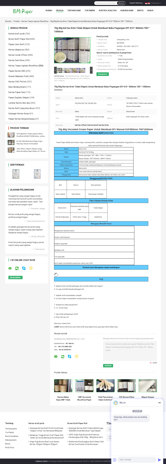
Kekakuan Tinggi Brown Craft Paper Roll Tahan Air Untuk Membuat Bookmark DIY (47, 436)
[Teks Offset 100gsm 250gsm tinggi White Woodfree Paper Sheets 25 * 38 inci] (11, 150)
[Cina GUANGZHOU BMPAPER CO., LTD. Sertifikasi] (16, 174)
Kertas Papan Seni (16, 92)
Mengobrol (102, 74)
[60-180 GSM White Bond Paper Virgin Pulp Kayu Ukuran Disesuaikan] (11, 142)
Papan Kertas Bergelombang (21, 119)
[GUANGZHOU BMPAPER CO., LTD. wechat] (18, 268)
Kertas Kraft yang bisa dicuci (21, 108)
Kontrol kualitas (107, 10)
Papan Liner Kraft (16, 44)
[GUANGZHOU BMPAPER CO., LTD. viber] (32, 268)
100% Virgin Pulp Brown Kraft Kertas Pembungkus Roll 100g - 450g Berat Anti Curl (86, 436)
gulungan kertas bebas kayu (108, 327)
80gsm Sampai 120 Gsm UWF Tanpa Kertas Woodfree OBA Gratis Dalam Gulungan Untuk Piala (148, 398)
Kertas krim (108, 133)
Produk (59, 10)
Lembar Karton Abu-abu (19, 103)
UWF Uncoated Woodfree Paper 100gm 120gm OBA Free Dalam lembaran (84, 398)
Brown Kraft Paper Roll (18, 39)
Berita (140, 10)
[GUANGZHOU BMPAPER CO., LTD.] (23, 11)
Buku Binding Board (17, 87)
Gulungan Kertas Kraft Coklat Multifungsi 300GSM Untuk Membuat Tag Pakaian (86, 429)
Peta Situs (9, 447)
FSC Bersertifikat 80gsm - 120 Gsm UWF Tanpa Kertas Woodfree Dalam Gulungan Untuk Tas (126, 398)
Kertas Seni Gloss (16, 60)
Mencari (121, 3)
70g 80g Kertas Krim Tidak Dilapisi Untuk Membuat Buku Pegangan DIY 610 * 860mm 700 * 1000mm (72, 78)
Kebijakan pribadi (41, 461)
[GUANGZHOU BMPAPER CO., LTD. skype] (25, 268)
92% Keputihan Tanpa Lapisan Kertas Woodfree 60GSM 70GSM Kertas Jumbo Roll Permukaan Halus (30, 136)
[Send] (159, 460)
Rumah (49, 10)
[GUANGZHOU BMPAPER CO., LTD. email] (11, 268)
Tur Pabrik (90, 10)
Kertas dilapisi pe (16, 49)
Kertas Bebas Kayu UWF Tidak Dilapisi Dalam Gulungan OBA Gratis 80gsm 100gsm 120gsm (63, 398)
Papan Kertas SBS (16, 71)
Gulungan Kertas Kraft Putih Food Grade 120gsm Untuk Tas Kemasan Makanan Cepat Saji (46, 430)
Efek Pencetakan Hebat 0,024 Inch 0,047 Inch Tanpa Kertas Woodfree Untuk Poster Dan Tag (105, 398)
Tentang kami (74, 10)
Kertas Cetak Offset (17, 55)
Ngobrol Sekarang (136, 3)
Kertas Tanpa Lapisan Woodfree (35, 21)
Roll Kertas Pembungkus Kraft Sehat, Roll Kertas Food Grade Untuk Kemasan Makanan (86, 443)
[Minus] (159, 402)
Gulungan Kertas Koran (18, 113)
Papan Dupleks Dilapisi (18, 97)
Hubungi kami (126, 10)
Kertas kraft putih (16, 33)
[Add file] (114, 460)
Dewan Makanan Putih (18, 76)
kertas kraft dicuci (66, 327)
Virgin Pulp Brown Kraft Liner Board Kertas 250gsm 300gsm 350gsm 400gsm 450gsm (44, 443)
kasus (150, 10)
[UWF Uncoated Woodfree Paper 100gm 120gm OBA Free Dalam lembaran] (84, 385)
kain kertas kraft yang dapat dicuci (85, 327)
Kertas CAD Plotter (17, 81)
